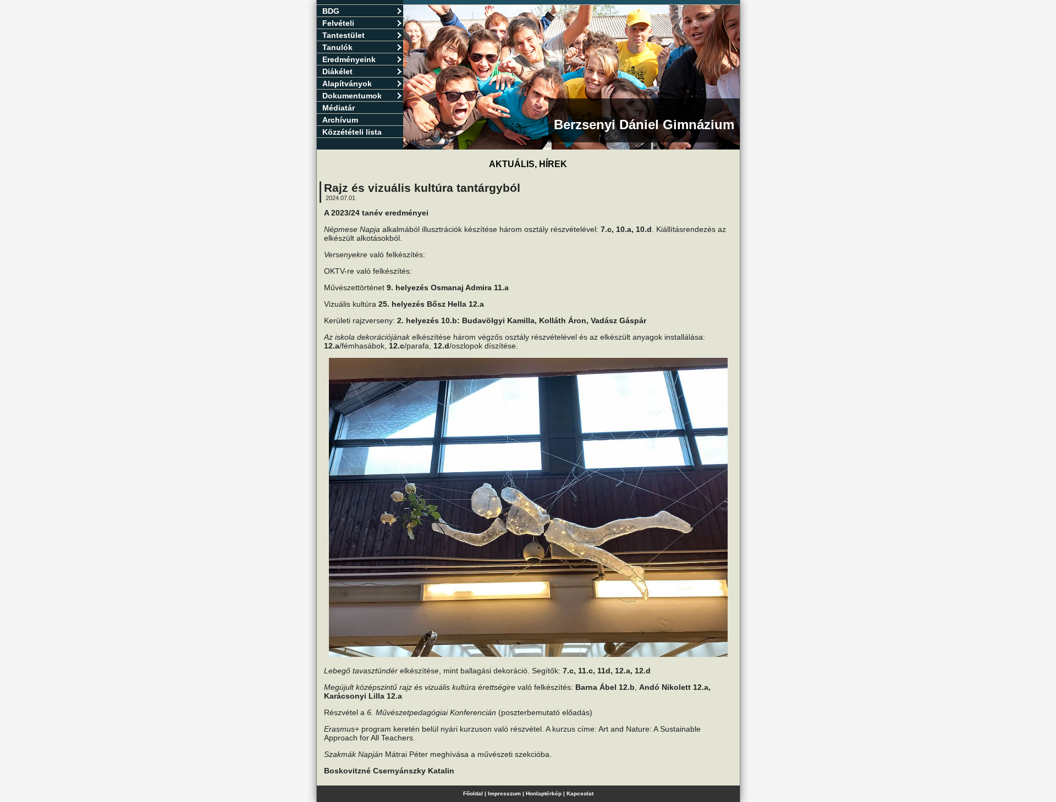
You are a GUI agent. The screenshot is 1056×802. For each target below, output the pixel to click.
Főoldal (473, 793)
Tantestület (343, 35)
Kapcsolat (579, 793)
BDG (330, 11)
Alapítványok (347, 83)
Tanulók (337, 47)
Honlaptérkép (544, 793)
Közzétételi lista (352, 132)
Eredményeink (349, 59)
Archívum (340, 119)
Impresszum (504, 793)
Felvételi (338, 23)
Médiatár (338, 107)
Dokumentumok (352, 95)
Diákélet (337, 71)
